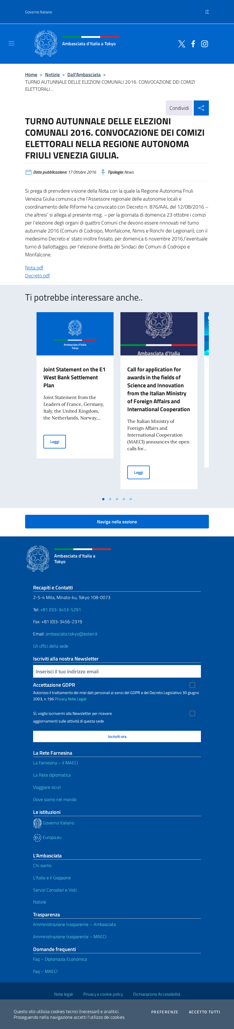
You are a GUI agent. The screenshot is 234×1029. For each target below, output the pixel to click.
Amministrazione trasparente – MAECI (69, 936)
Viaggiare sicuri (47, 787)
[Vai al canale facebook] (191, 43)
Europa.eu (51, 837)
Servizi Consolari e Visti (54, 889)
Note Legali (77, 699)
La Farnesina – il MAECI (55, 762)
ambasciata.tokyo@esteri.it (72, 633)
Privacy (61, 699)
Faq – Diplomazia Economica (60, 959)
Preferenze (165, 1012)
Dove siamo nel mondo (54, 799)
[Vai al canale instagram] (203, 43)
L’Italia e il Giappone (52, 877)
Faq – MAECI (45, 971)
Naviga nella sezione (117, 521)
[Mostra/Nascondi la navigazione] (11, 43)
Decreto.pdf (37, 275)
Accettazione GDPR (54, 685)
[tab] (103, 499)
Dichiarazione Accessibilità (156, 994)
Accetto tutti (204, 1012)
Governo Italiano (38, 12)
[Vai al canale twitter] (180, 43)
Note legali (63, 994)
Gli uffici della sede (50, 646)
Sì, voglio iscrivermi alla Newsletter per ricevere (72, 713)
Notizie (52, 74)
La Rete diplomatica (52, 774)
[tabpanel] (75, 403)
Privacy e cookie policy (103, 994)
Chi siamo (42, 865)
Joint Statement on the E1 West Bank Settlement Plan (74, 377)
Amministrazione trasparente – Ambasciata (74, 924)
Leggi (58, 441)
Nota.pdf (34, 267)
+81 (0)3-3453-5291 (60, 609)
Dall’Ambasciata (84, 74)
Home (31, 74)
